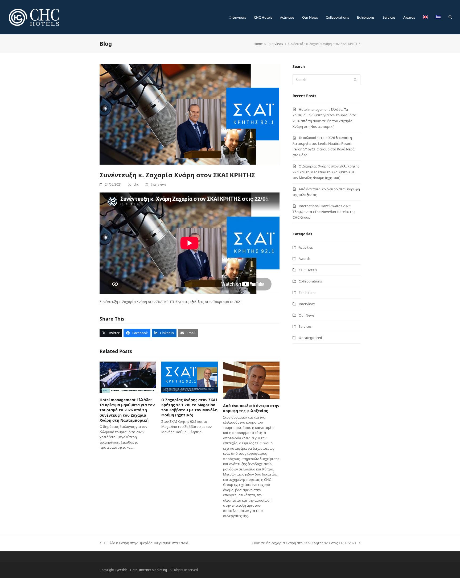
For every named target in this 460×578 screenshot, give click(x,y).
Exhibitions (307, 292)
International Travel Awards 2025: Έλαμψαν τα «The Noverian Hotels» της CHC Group (324, 211)
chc (136, 184)
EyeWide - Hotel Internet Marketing (141, 570)
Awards (304, 258)
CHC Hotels (308, 270)
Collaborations (310, 281)
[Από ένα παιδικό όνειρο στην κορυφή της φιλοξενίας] (251, 380)
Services (305, 326)
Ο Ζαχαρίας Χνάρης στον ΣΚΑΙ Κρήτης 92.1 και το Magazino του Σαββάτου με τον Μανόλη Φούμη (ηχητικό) (189, 407)
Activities (306, 247)
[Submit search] (355, 80)
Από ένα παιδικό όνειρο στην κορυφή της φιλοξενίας (251, 408)
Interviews (158, 184)
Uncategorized (310, 337)
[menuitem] (425, 17)
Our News (306, 315)
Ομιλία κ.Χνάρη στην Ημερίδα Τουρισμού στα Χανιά (144, 543)
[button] (450, 17)
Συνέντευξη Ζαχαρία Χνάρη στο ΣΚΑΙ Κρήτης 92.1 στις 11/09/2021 (304, 543)
